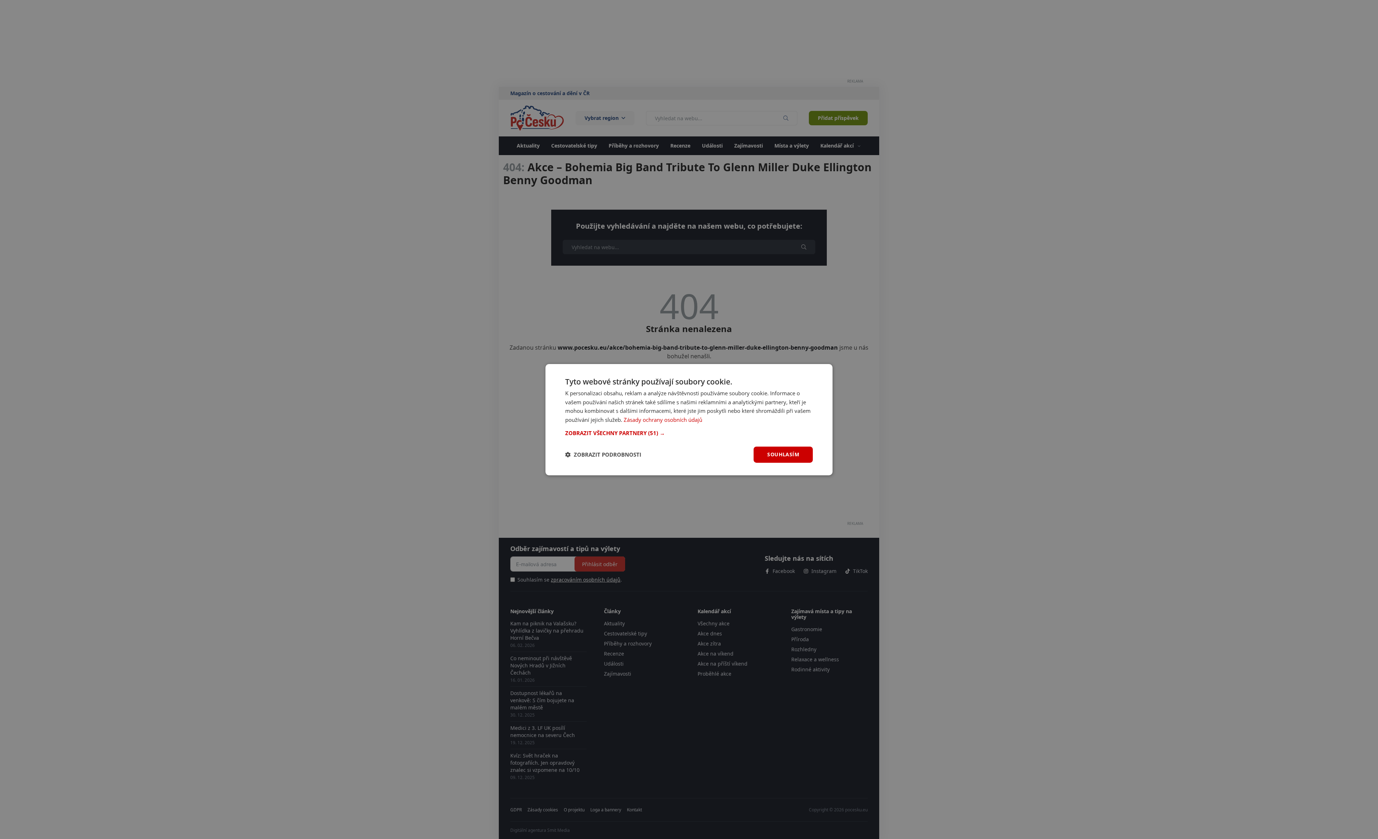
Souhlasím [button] (783, 454)
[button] (689, 433)
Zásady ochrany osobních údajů (663, 419)
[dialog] (689, 419)
